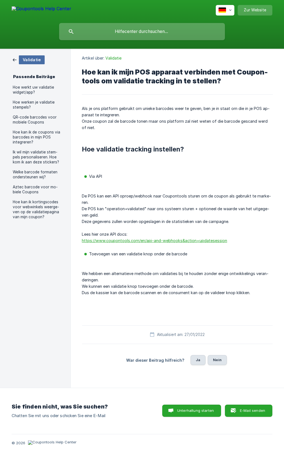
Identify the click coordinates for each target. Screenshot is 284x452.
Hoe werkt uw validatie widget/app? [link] (33, 89)
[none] (41, 9)
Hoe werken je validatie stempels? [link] (34, 104)
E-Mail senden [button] (252, 410)
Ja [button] (198, 360)
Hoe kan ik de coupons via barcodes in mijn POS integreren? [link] (36, 137)
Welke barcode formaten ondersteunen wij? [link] (35, 174)
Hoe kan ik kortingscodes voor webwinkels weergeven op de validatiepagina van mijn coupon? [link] (36, 209)
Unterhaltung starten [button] (195, 410)
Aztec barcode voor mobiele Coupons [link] (35, 189)
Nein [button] (217, 360)
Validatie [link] (113, 58)
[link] (29, 59)
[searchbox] (142, 31)
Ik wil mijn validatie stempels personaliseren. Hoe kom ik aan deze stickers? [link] (36, 157)
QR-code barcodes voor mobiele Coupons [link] (35, 119)
